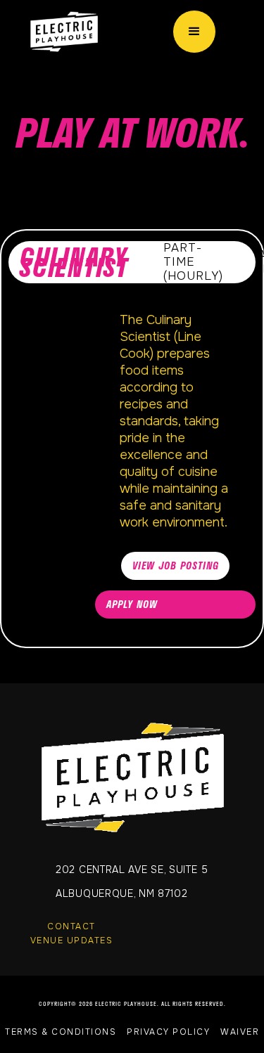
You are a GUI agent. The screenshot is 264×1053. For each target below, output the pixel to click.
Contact (71, 926)
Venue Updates (71, 940)
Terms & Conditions (60, 1032)
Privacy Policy (168, 1032)
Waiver (239, 1032)
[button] (194, 31)
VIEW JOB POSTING (175, 565)
